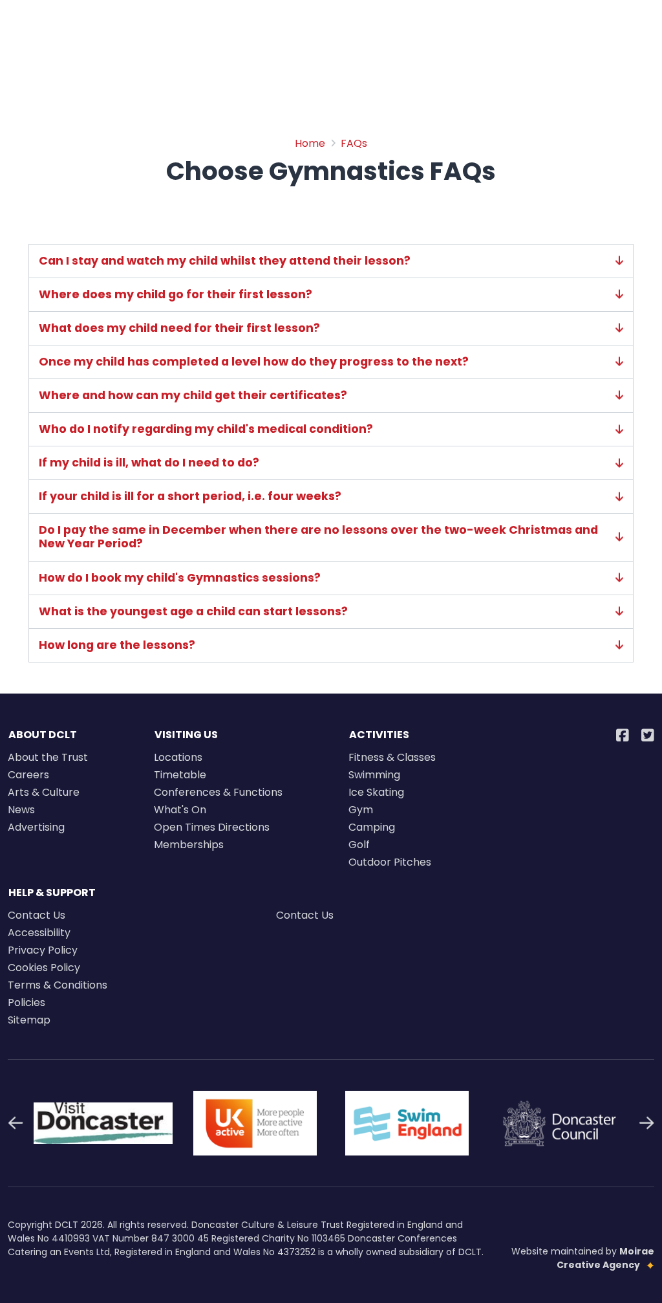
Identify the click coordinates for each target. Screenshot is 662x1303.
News (21, 809)
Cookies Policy (44, 967)
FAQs (354, 143)
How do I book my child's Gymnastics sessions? (180, 578)
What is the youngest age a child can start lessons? (193, 612)
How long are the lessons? (117, 645)
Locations (178, 757)
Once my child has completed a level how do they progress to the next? (254, 362)
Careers (28, 774)
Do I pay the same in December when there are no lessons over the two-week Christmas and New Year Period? (318, 537)
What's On (180, 809)
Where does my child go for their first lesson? (175, 294)
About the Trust (48, 757)
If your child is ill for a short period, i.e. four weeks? (190, 496)
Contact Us (36, 915)
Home (310, 143)
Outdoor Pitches (389, 862)
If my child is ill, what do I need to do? (149, 463)
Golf (359, 844)
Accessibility (39, 932)
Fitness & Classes (392, 757)
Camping (371, 827)
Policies (26, 1002)
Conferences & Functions (218, 792)
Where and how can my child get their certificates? (193, 395)
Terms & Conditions (57, 985)
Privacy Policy (43, 950)
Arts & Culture (44, 792)
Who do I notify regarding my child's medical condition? (206, 429)
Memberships (189, 844)
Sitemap (29, 1020)
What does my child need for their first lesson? (179, 328)
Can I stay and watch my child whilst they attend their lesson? (225, 261)
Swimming (374, 774)
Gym (360, 809)
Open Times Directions (212, 827)
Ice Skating (376, 792)
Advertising (36, 827)
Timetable (180, 774)
